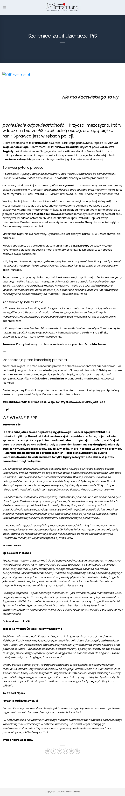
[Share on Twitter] (59, 751)
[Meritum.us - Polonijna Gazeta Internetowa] (62, 7)
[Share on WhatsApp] (47, 751)
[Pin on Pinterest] (71, 751)
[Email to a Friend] (65, 751)
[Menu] (4, 7)
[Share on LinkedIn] (77, 751)
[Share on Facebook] (53, 751)
